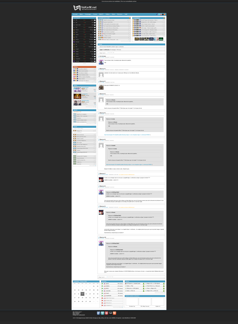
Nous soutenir (76, 313)
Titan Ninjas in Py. (151, 288)
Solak (91, 317)
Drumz (102, 57)
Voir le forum (92, 165)
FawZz (107, 293)
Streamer (78, 150)
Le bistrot (113, 46)
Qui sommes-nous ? (77, 311)
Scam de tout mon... (81, 158)
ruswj (102, 94)
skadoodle (108, 290)
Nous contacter (76, 312)
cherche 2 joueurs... (80, 138)
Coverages (88, 14)
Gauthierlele (108, 295)
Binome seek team (80, 134)
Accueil (75, 14)
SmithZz (108, 286)
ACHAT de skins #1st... (81, 160)
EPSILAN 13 (108, 302)
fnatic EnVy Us (130, 290)
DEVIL (107, 288)
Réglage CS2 (79, 130)
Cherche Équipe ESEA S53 (82, 152)
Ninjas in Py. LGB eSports (153, 283)
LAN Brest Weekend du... (82, 140)
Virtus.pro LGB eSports (132, 288)
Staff (126, 14)
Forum (95, 14)
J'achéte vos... (79, 162)
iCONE (102, 82)
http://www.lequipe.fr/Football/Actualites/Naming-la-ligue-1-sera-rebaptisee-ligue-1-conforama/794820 (127, 134)
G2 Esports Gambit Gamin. (133, 283)
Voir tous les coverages (159, 41)
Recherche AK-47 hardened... (82, 156)
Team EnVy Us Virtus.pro (153, 285)
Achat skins (79, 164)
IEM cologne (79, 142)
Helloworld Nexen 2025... (82, 136)
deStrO (87, 317)
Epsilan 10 (158, 306)
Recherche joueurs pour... (81, 146)
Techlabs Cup (132, 306)
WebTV (101, 14)
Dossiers (119, 14)
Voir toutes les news (125, 41)
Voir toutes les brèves (90, 82)
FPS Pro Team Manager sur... (82, 144)
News (81, 14)
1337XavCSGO (104, 174)
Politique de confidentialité (79, 314)
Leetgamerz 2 (109, 305)
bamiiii (102, 69)
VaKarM (108, 46)
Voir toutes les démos (159, 292)
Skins (113, 14)
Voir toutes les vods (90, 123)
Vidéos (108, 14)
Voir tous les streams (117, 307)
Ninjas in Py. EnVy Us (152, 290)
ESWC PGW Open (110, 298)
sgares (107, 283)
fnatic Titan (129, 285)
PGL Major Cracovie (145, 306)
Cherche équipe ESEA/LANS (82, 148)
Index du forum (103, 46)
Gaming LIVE (109, 300)
